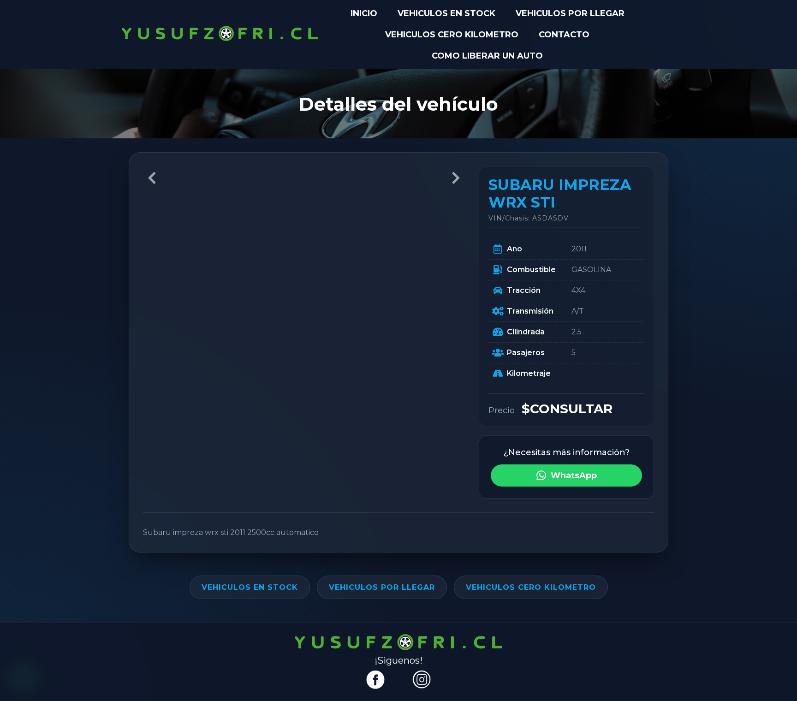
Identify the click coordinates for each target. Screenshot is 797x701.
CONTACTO (564, 35)
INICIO (364, 13)
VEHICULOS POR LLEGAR (570, 13)
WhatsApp (574, 475)
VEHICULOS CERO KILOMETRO (451, 35)
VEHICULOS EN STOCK (446, 13)
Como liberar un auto (487, 56)
